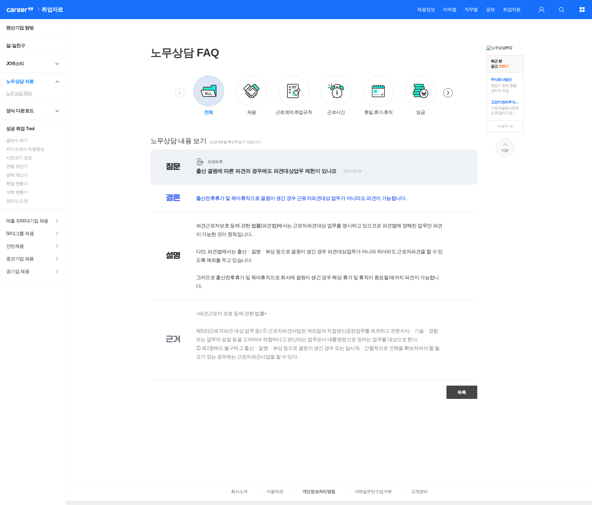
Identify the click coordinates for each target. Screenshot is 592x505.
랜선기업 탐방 (20, 27)
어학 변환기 (17, 192)
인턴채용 (15, 246)
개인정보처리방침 (318, 491)
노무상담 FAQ (19, 93)
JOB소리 (15, 63)
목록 (461, 392)
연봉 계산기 (17, 166)
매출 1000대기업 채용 (27, 220)
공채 (490, 9)
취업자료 (511, 9)
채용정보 (426, 9)
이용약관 (275, 491)
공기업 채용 (17, 271)
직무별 (471, 9)
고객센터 (419, 491)
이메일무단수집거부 (373, 491)
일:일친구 (15, 45)
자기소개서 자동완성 (25, 149)
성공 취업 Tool (20, 128)
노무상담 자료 (20, 81)
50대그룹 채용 (20, 233)
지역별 (449, 9)
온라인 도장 (17, 200)
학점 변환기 (17, 183)
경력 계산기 (17, 174)
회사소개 (239, 491)
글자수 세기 (17, 140)
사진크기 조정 (19, 157)
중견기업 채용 (20, 258)
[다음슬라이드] (448, 93)
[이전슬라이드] (180, 93)
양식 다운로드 (20, 110)
